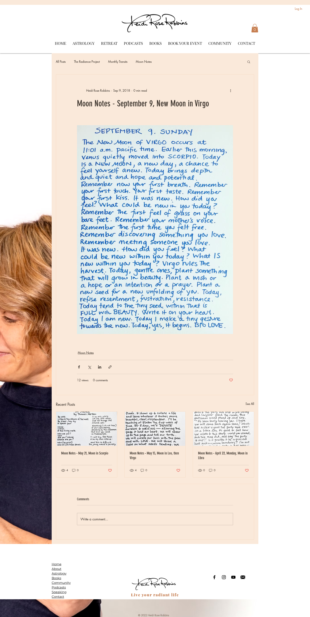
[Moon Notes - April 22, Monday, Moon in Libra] (223, 429)
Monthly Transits (117, 62)
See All (249, 404)
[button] (254, 28)
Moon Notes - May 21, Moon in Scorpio (84, 453)
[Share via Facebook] (79, 367)
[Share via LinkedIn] (100, 367)
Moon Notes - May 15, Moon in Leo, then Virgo (154, 455)
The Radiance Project (87, 62)
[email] (242, 577)
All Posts (61, 62)
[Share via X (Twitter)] (89, 367)
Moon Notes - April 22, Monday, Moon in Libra (223, 455)
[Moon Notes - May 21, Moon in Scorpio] (86, 429)
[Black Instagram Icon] (223, 577)
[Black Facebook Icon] (214, 577)
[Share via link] (110, 367)
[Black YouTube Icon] (233, 577)
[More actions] (230, 90)
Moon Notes (144, 62)
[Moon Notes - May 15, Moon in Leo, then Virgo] (155, 429)
